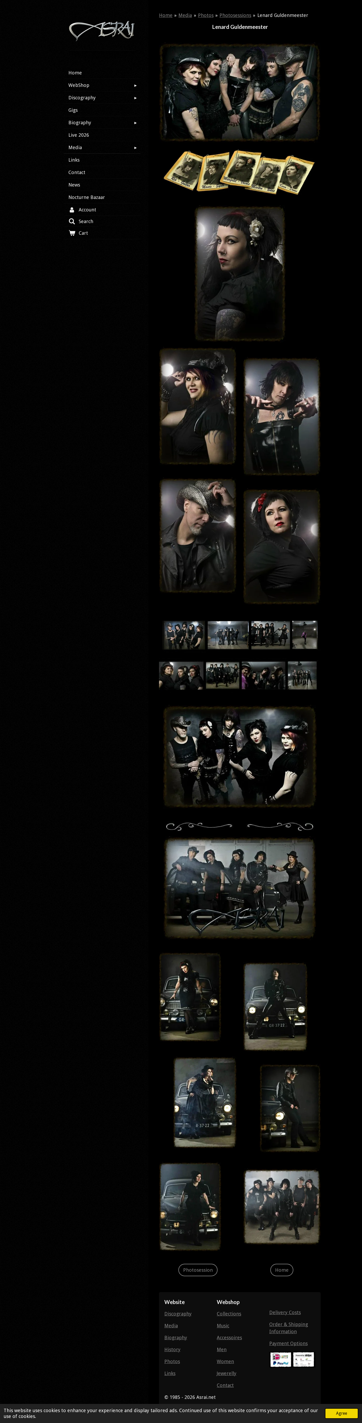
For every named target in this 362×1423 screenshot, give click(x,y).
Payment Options (288, 1343)
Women (225, 1361)
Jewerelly (226, 1373)
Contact (225, 1385)
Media (185, 15)
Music (223, 1325)
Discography (178, 1313)
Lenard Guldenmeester (282, 15)
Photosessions (235, 15)
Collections (229, 1313)
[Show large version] (239, 93)
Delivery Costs (285, 1312)
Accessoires (229, 1337)
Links (169, 1373)
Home (166, 15)
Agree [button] (341, 1413)
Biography (175, 1337)
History (172, 1349)
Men (222, 1349)
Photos (206, 15)
